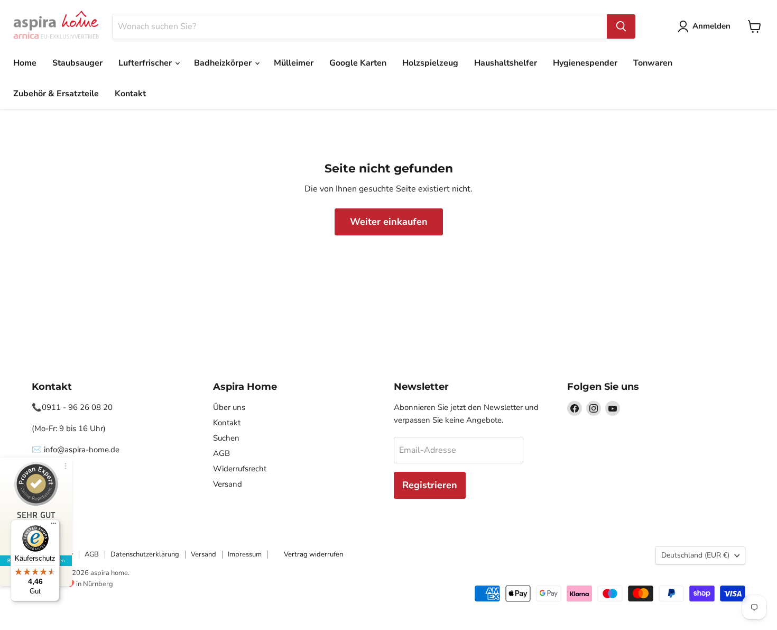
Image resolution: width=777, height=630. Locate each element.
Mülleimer (293, 63)
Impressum (245, 554)
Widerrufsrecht (239, 468)
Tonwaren (652, 63)
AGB (221, 453)
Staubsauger (77, 63)
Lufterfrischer (146, 63)
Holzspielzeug (430, 63)
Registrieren (429, 485)
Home (24, 63)
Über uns (229, 407)
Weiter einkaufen (389, 221)
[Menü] (53, 525)
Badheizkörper (224, 63)
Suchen (226, 438)
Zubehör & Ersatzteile (56, 93)
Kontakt (130, 93)
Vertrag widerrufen (313, 554)
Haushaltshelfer (505, 63)
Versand (227, 484)
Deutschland (695, 555)
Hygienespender (585, 63)
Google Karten (357, 63)
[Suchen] (621, 26)
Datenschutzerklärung (144, 554)
